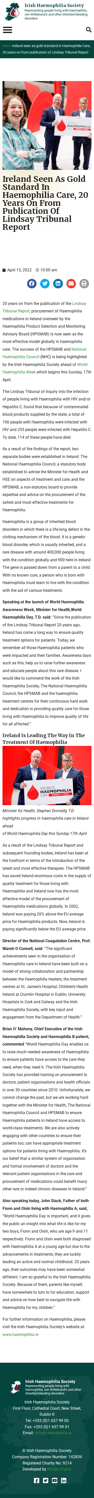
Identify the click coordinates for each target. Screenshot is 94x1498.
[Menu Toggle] (8, 30)
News (7, 46)
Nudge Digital (59, 1469)
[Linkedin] (64, 1480)
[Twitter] (46, 1480)
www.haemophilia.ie (20, 1334)
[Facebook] (37, 1480)
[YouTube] (55, 1480)
